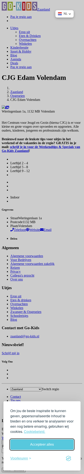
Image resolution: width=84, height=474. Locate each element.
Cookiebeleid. (34, 431)
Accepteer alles (42, 444)
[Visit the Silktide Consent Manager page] (68, 458)
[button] (64, 14)
